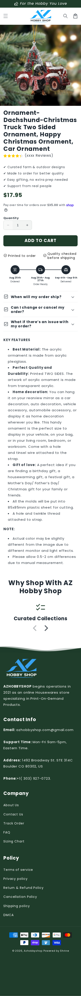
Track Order (13, 823)
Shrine (64, 951)
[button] (6, 16)
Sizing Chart (14, 841)
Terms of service (18, 869)
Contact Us (13, 814)
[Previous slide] (35, 628)
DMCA (8, 915)
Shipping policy (16, 906)
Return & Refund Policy (23, 887)
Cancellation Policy (20, 896)
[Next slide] (46, 628)
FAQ (6, 832)
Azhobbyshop (33, 951)
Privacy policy (15, 878)
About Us (11, 805)
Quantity (11, 218)
